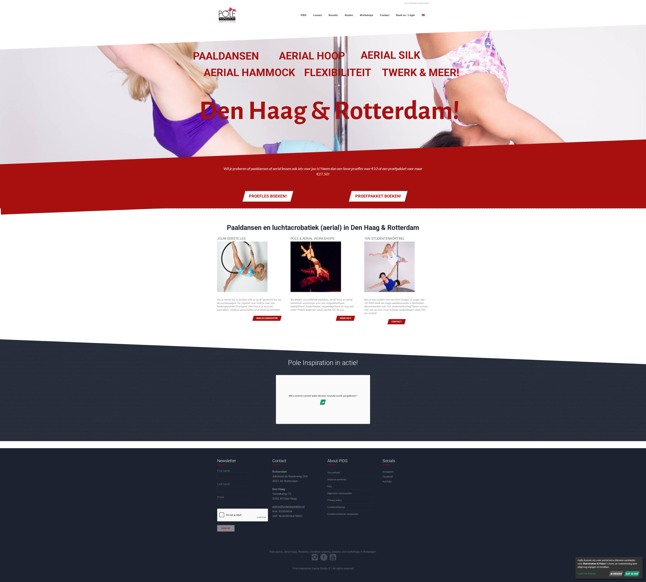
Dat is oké (631, 573)
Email (220, 497)
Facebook (388, 476)
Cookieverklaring (336, 507)
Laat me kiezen (587, 573)
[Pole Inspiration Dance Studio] (234, 15)
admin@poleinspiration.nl (288, 506)
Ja (323, 402)
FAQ (329, 486)
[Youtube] (333, 557)
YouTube (387, 481)
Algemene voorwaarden (339, 493)
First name (223, 470)
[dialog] (609, 568)
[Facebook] (324, 557)
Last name (223, 484)
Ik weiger (616, 573)
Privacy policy (334, 500)
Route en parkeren (336, 479)
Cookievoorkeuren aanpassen (342, 514)
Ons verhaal (333, 472)
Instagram (388, 471)
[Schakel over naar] (424, 15)
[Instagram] (314, 557)
